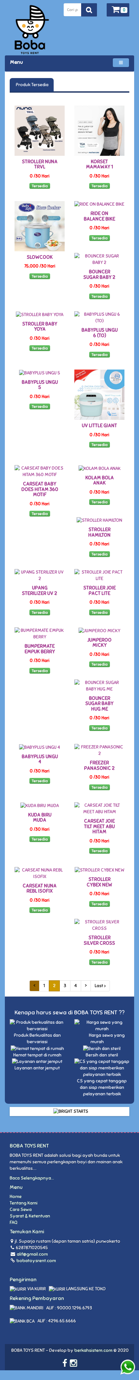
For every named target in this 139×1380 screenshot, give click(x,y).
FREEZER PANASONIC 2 (99, 765)
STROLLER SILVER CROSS (99, 940)
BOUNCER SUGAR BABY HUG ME (99, 703)
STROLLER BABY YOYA (39, 326)
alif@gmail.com (32, 1254)
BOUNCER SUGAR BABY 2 (99, 274)
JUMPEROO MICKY (99, 642)
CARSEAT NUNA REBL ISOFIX (40, 888)
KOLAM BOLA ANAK (99, 480)
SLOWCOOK (40, 257)
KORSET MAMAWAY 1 (99, 164)
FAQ (13, 1222)
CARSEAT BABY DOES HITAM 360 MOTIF (39, 489)
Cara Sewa (21, 1209)
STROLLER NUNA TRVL (40, 164)
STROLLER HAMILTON (99, 532)
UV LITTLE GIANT (99, 425)
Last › (100, 985)
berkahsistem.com (93, 1350)
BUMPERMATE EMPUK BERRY (40, 649)
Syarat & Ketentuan (30, 1216)
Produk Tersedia (31, 84)
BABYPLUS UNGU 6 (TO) (99, 332)
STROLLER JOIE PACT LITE (99, 590)
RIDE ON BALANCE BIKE (99, 216)
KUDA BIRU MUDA (39, 817)
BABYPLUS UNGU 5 (40, 385)
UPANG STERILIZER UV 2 (39, 590)
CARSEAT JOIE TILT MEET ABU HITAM (99, 826)
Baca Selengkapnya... (32, 1178)
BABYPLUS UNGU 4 (40, 759)
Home (16, 1196)
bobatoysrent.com (36, 1260)
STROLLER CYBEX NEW (99, 882)
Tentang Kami (23, 1203)
